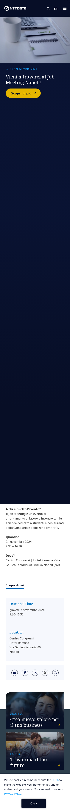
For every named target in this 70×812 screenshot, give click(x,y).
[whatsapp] (55, 673)
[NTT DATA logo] (15, 8)
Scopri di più (21, 93)
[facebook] (25, 673)
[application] (35, 793)
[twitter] (45, 673)
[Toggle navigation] (66, 8)
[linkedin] (35, 673)
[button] (50, 8)
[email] (14, 673)
